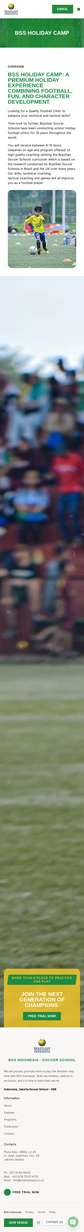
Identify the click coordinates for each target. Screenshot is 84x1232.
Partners (9, 1112)
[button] (78, 9)
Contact (9, 1133)
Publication (11, 1126)
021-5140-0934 (20, 1172)
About (8, 1105)
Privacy (29, 1212)
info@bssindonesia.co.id (28, 1180)
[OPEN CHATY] (73, 1222)
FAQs (52, 1212)
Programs (10, 1119)
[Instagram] (38, 1222)
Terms (41, 1212)
